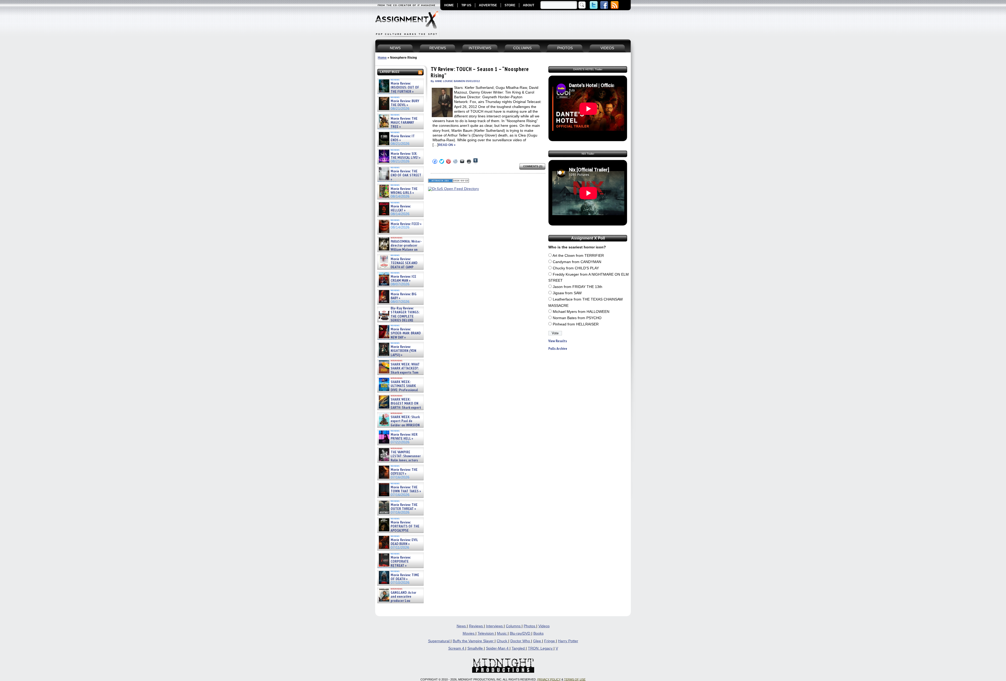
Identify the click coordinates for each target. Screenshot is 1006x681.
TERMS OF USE (575, 679)
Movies (469, 633)
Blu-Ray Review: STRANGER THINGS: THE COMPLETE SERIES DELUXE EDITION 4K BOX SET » (398, 316)
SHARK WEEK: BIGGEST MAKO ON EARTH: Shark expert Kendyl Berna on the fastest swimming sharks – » (399, 407)
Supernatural (439, 641)
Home (382, 57)
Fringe (550, 641)
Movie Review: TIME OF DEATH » (405, 577)
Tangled (519, 648)
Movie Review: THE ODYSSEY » (404, 472)
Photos (530, 626)
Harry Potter (568, 641)
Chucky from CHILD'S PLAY (576, 268)
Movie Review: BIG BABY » (404, 296)
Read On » (447, 145)
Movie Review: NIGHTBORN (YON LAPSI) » (403, 351)
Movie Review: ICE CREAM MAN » (403, 279)
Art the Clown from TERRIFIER (578, 256)
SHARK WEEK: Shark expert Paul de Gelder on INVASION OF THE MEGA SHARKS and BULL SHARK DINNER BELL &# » (399, 427)
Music (502, 633)
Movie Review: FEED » (406, 224)
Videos (544, 626)
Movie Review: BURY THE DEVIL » (405, 103)
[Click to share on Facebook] (435, 161)
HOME (449, 5)
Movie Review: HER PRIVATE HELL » (404, 437)
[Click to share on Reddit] (455, 161)
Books (538, 633)
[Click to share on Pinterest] (448, 161)
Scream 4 (456, 648)
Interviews (495, 626)
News (462, 626)
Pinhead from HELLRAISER (576, 324)
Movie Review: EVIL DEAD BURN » (404, 542)
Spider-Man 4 (498, 648)
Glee (537, 641)
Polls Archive (557, 349)
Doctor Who (520, 641)
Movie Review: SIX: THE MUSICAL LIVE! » (405, 156)
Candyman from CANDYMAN (577, 262)
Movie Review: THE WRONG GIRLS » (404, 191)
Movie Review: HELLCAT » (401, 208)
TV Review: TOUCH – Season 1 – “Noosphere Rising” (480, 72)
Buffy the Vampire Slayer (474, 641)
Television (486, 633)
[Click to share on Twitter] (441, 161)
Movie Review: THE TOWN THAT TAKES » (406, 489)
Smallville (475, 648)
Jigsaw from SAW (567, 293)
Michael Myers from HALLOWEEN (581, 312)
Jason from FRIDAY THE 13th (577, 287)
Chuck (502, 641)
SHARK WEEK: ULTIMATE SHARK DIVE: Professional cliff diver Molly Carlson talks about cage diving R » (400, 390)
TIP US (466, 5)
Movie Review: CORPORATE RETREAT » (401, 561)
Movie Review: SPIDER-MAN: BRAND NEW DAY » (406, 333)
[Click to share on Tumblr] (475, 161)
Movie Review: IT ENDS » (403, 138)
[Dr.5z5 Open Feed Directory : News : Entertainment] (453, 189)
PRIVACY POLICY (549, 679)
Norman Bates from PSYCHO (577, 318)
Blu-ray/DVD (520, 633)
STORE (510, 5)
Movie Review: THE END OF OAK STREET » (406, 175)
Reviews (476, 626)
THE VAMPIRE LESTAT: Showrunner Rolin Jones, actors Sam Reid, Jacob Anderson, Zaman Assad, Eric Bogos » (399, 460)
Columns (514, 626)
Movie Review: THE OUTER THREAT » (404, 507)
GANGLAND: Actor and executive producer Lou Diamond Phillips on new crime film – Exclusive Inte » (400, 601)
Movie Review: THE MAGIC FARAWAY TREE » (404, 123)
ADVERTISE (488, 5)
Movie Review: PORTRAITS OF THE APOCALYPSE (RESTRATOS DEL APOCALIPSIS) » (398, 530)
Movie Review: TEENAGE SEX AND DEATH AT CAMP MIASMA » (397, 265)
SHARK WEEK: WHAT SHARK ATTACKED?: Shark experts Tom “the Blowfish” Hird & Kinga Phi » (399, 372)
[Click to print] (469, 161)
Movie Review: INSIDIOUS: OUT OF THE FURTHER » (405, 87)
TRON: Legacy (541, 648)
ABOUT (528, 5)
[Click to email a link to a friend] (462, 161)
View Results (557, 341)
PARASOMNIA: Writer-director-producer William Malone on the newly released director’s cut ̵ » (400, 249)
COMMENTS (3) (532, 166)
